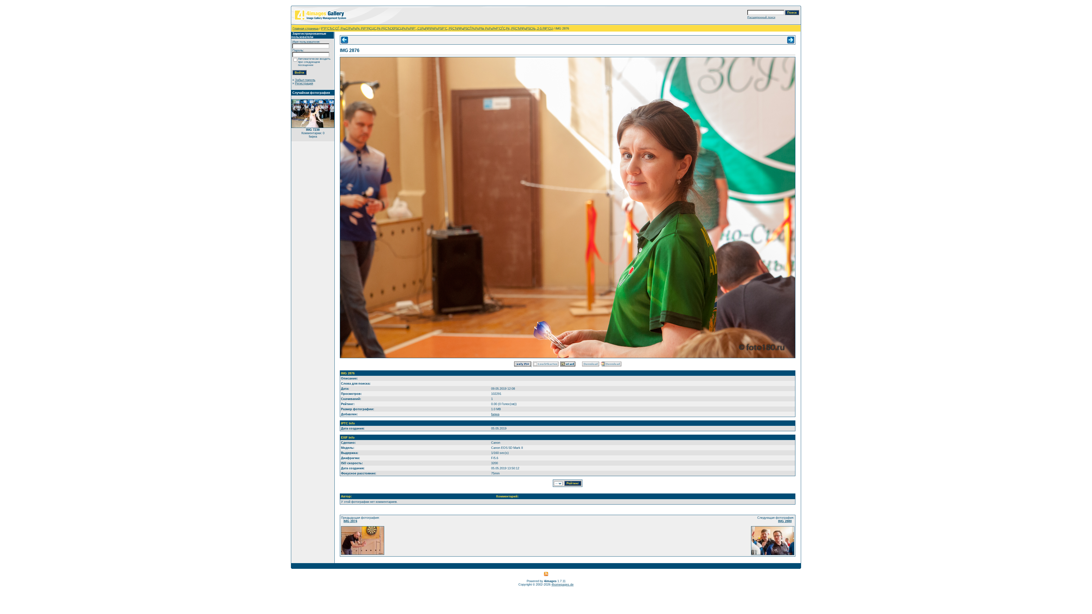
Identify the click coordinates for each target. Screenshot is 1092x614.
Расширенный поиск (761, 17)
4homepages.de (562, 584)
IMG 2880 (785, 521)
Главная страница (305, 28)
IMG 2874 (350, 521)
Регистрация (304, 83)
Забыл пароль (305, 80)
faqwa (495, 414)
